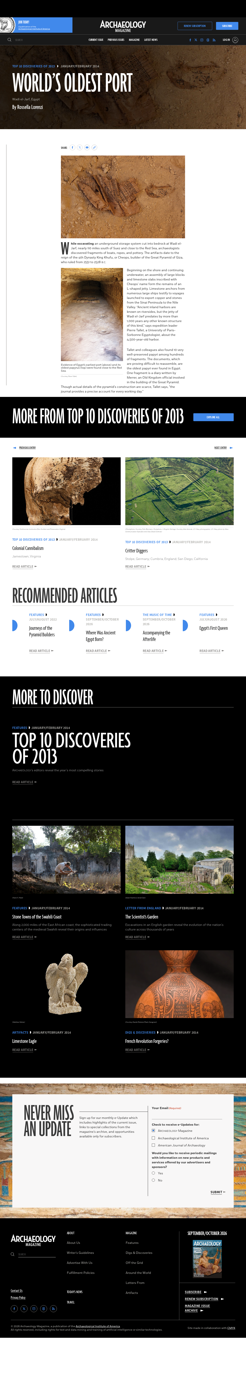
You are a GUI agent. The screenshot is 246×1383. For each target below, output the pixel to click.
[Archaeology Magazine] (33, 1246)
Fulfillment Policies (81, 1273)
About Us (73, 1243)
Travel (71, 1302)
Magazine (175, 1131)
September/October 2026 (207, 1233)
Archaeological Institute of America (183, 1138)
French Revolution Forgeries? (147, 1041)
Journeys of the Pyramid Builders (42, 631)
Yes (160, 1173)
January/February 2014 (80, 66)
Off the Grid (134, 1263)
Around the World (138, 1273)
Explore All (213, 417)
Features (132, 1243)
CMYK (231, 1328)
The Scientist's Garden (141, 917)
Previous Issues (116, 40)
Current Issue (96, 40)
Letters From (135, 1283)
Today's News (75, 1292)
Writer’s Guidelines (80, 1253)
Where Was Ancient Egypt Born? (101, 636)
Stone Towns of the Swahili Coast (37, 917)
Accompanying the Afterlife (156, 636)
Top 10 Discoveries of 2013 (33, 66)
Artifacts (132, 1293)
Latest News (151, 40)
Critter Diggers (136, 550)
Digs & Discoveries (139, 1253)
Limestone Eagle (24, 1041)
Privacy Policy (18, 1297)
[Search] (9, 40)
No (160, 1180)
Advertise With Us (79, 1263)
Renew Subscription (195, 26)
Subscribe (227, 26)
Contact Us (16, 1290)
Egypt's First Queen (213, 628)
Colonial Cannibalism (27, 548)
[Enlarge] (180, 160)
